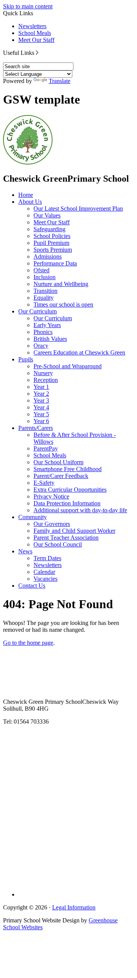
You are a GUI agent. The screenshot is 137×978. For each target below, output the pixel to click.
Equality (43, 297)
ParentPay (45, 448)
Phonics (43, 332)
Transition (45, 291)
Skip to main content (28, 6)
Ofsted (41, 270)
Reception (45, 380)
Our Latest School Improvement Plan (78, 208)
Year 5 (41, 414)
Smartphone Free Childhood (67, 469)
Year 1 (41, 387)
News (25, 551)
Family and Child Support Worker (74, 530)
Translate (59, 81)
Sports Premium (52, 249)
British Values (50, 339)
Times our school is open (63, 304)
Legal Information (74, 907)
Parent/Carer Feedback (60, 476)
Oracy (40, 345)
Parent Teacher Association (66, 537)
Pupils (25, 359)
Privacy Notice (51, 496)
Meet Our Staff (36, 40)
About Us (30, 201)
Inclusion (44, 277)
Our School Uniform (58, 462)
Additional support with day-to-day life (80, 510)
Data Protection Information (66, 503)
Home (25, 195)
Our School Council (57, 544)
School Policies (51, 236)
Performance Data (55, 263)
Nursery (43, 373)
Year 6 (41, 421)
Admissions (47, 256)
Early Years (47, 325)
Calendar (44, 572)
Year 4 (41, 407)
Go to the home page (28, 642)
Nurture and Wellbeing (60, 284)
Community (32, 517)
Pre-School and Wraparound (67, 366)
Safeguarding (49, 229)
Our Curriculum (37, 311)
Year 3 (41, 400)
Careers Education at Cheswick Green (79, 352)
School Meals (34, 33)
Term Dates (47, 558)
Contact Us (31, 585)
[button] (37, 52)
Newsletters (32, 26)
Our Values (47, 215)
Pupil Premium (51, 243)
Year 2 (41, 393)
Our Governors (51, 524)
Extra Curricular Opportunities (70, 489)
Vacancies (45, 578)
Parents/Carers (35, 428)
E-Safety (43, 482)
